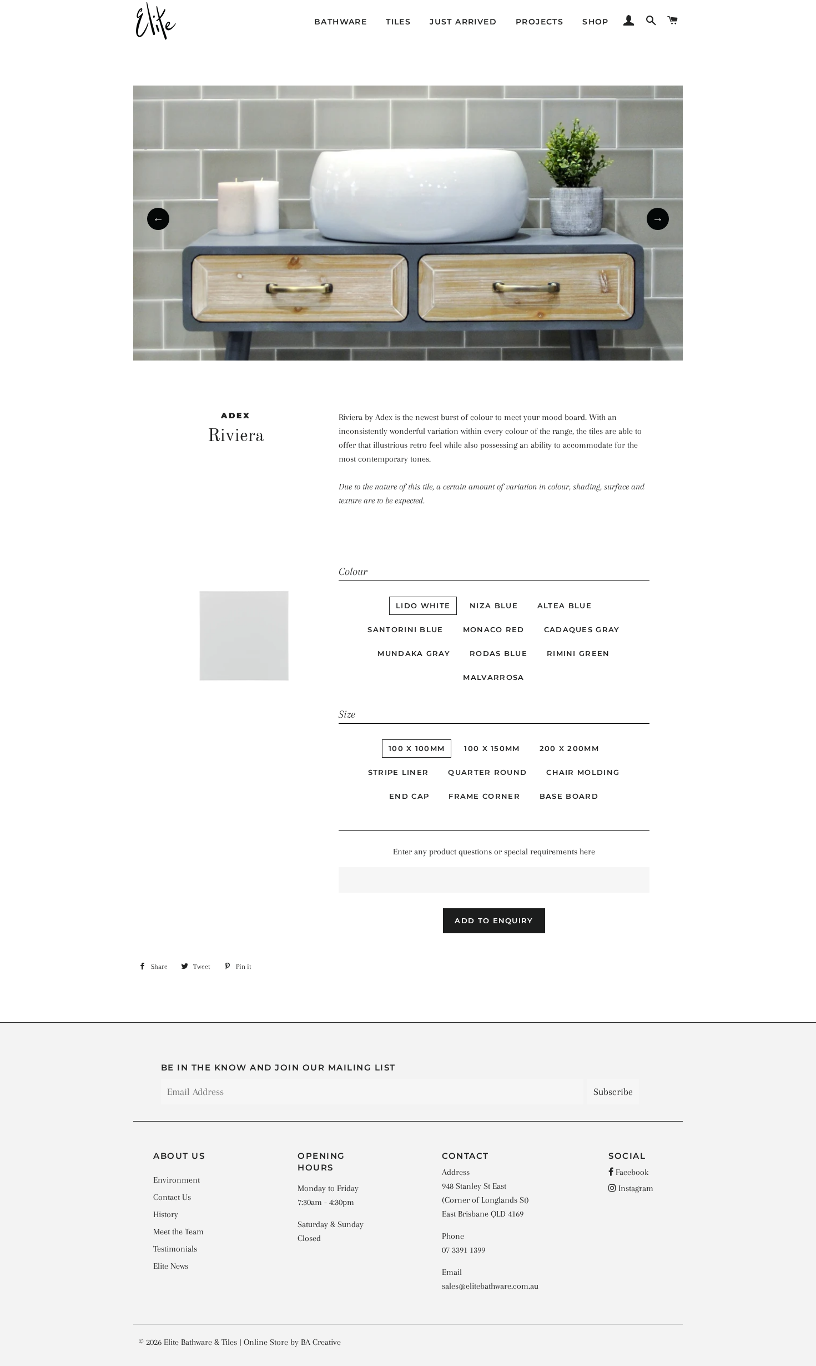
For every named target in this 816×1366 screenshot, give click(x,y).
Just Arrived (463, 22)
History (165, 1214)
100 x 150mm (492, 748)
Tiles (398, 22)
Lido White (423, 605)
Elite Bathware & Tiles (200, 1342)
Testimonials (175, 1249)
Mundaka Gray (413, 653)
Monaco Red (494, 629)
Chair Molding (582, 772)
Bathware (340, 22)
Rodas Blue (498, 653)
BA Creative (321, 1342)
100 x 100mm (417, 748)
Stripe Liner (398, 772)
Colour (353, 572)
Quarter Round (487, 772)
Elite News (170, 1266)
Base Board (569, 796)
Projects (539, 22)
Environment (176, 1180)
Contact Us (172, 1197)
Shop (595, 22)
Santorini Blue (405, 629)
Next (658, 219)
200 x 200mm (569, 748)
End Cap (409, 796)
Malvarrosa (493, 677)
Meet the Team (178, 1232)
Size (347, 714)
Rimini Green (578, 653)
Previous (158, 219)
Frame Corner (484, 796)
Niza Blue (494, 605)
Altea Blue (564, 605)
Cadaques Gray (582, 629)
